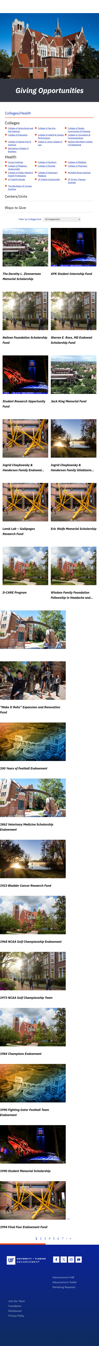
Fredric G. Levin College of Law (50, 143)
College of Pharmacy (77, 166)
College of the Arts (47, 128)
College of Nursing (46, 166)
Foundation (14, 1306)
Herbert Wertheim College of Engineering (80, 143)
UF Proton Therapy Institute (77, 181)
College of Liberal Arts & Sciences (19, 143)
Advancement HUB (63, 1277)
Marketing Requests (63, 1287)
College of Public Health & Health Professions (20, 174)
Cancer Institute (15, 162)
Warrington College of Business (18, 150)
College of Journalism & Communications (79, 136)
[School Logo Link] (26, 1260)
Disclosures (15, 1311)
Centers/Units (16, 196)
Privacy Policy (16, 1315)
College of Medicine (77, 162)
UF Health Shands (16, 179)
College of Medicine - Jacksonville (18, 167)
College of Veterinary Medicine (48, 174)
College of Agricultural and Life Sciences (20, 130)
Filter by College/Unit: (30, 219)
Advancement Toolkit (64, 1282)
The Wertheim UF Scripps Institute (20, 187)
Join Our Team (16, 1301)
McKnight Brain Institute (79, 172)
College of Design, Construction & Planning (79, 130)
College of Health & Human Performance (51, 136)
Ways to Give (15, 207)
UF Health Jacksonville (49, 179)
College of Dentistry (47, 162)
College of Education (17, 135)
